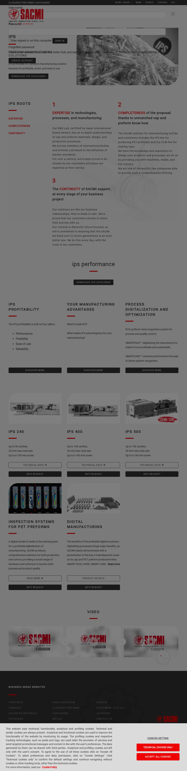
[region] (93, 747)
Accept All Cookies (158, 756)
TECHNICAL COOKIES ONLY (158, 747)
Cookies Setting (158, 738)
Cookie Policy (49, 767)
